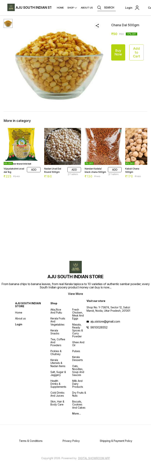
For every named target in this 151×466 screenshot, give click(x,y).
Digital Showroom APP (94, 458)
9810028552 (99, 327)
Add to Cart (136, 52)
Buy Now (118, 52)
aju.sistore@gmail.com (105, 321)
